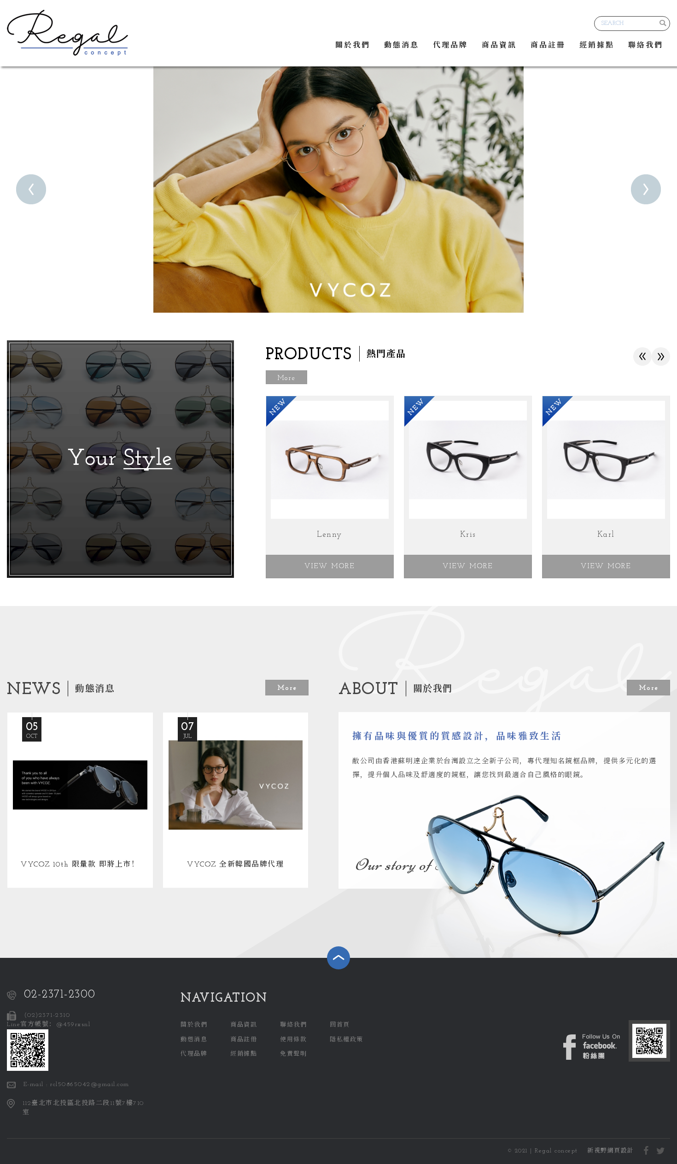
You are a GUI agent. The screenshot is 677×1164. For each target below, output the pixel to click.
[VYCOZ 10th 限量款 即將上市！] (80, 800)
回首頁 (340, 1025)
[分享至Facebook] (646, 1151)
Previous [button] (643, 360)
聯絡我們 (645, 45)
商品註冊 (548, 45)
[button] (31, 189)
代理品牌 (450, 45)
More (286, 378)
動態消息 (401, 45)
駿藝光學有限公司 (67, 33)
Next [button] (661, 353)
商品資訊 (499, 45)
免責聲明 (293, 1054)
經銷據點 (596, 45)
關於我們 (352, 45)
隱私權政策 (346, 1040)
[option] (338, 189)
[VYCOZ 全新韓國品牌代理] (236, 800)
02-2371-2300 (60, 994)
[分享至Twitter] (660, 1151)
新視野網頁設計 (610, 1151)
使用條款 (293, 1040)
